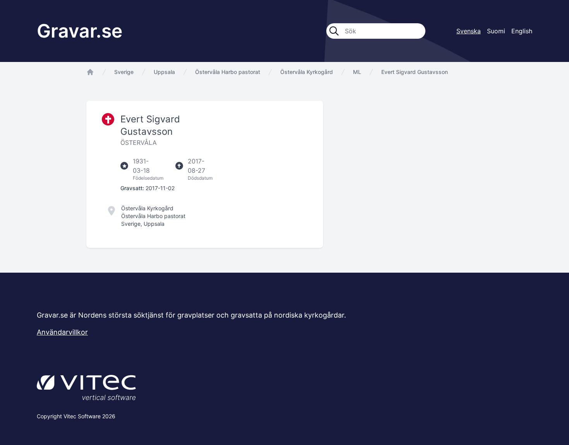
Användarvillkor (62, 332)
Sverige (124, 72)
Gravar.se (79, 30)
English (521, 31)
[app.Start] (90, 72)
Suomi (496, 31)
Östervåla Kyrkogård (306, 72)
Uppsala (164, 72)
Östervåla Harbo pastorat (227, 72)
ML (357, 72)
